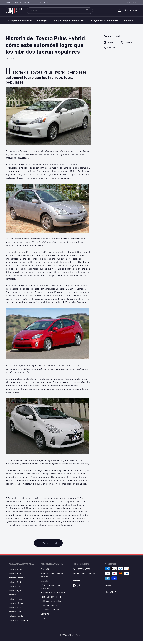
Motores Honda (16, 586)
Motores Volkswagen (18, 620)
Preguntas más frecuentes (105, 20)
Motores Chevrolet (17, 577)
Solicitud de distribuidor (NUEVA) (52, 575)
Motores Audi (15, 573)
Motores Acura (15, 569)
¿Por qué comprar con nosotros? (69, 20)
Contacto (45, 613)
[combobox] (60, 10)
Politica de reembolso (51, 601)
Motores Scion (15, 607)
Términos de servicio (50, 609)
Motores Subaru (16, 611)
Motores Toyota (16, 616)
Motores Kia (14, 594)
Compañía (45, 569)
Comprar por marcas (18, 20)
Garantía (128, 20)
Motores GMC (15, 582)
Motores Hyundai (16, 590)
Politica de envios (49, 605)
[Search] (87, 10)
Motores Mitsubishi (17, 603)
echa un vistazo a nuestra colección (30, 524)
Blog (43, 618)
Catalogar (42, 20)
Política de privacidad (51, 596)
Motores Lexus (15, 599)
